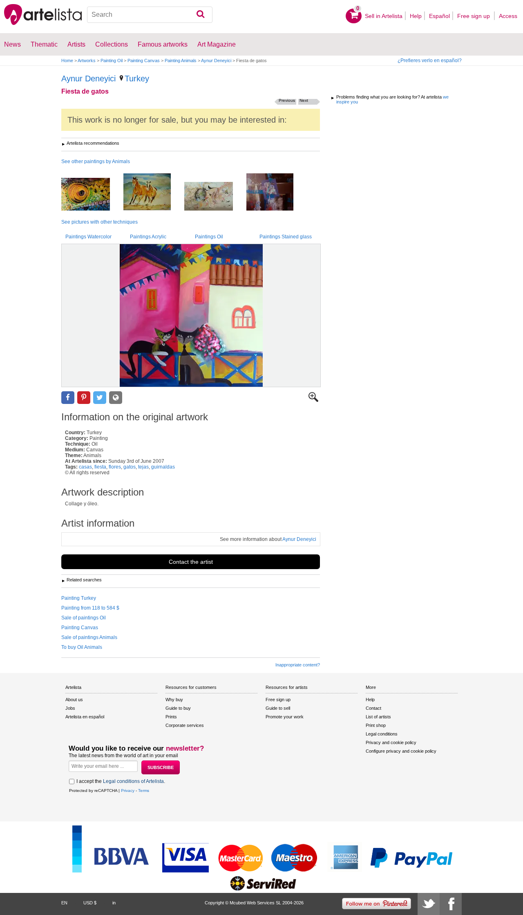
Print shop (376, 725)
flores (115, 467)
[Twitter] (429, 904)
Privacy (127, 790)
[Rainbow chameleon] (91, 195)
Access (508, 16)
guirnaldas (163, 467)
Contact (373, 708)
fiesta (100, 467)
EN (64, 902)
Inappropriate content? (297, 664)
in (114, 902)
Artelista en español (84, 716)
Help (416, 16)
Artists (76, 44)
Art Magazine (216, 44)
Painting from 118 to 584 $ (90, 608)
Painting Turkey (78, 598)
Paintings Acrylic (148, 237)
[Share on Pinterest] (83, 397)
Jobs (70, 708)
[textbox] (149, 15)
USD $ (89, 902)
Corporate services (184, 725)
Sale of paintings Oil (83, 618)
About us (74, 699)
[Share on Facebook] (67, 397)
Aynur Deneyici (216, 60)
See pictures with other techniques (99, 222)
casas (85, 467)
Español (439, 16)
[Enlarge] (313, 400)
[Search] (200, 15)
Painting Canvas (143, 60)
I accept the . (120, 781)
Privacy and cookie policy (391, 742)
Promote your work (285, 716)
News (12, 44)
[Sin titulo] (214, 197)
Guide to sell (278, 708)
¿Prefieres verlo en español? (430, 60)
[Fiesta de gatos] (191, 315)
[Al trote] (153, 192)
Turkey (137, 78)
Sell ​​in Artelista (383, 16)
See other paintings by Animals (95, 161)
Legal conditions (382, 733)
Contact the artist (191, 561)
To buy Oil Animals (81, 647)
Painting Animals (181, 60)
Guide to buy (178, 708)
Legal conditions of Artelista (133, 781)
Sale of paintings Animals (89, 637)
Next (303, 100)
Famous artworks (163, 44)
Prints (171, 716)
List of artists (378, 716)
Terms (143, 790)
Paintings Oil (209, 237)
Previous (287, 100)
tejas (143, 467)
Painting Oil (112, 60)
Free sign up (474, 16)
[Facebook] (451, 904)
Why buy (174, 699)
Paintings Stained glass (285, 237)
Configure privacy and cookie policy (401, 751)
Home (67, 60)
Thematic (44, 44)
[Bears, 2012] (276, 192)
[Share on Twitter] (99, 397)
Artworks (87, 60)
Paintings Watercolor (88, 237)
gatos (129, 467)
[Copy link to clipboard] (115, 397)
